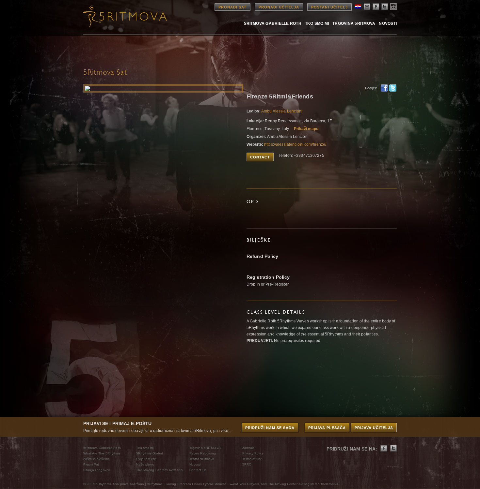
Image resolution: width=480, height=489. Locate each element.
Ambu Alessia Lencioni (282, 111)
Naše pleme (145, 464)
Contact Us (197, 470)
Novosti (388, 23)
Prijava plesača (327, 428)
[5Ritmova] (119, 16)
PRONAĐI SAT (232, 7)
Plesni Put (91, 464)
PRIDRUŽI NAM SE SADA (270, 428)
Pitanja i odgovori (96, 470)
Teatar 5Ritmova (202, 459)
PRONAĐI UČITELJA (279, 7)
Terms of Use (252, 459)
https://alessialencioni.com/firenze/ (295, 144)
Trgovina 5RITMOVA (353, 23)
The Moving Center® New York (159, 470)
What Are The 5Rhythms (102, 453)
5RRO (246, 464)
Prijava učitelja (374, 428)
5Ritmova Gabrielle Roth (272, 23)
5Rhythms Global (149, 453)
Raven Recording (202, 453)
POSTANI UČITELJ (329, 7)
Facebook (384, 88)
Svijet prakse (146, 459)
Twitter (393, 88)
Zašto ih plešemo (96, 459)
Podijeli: (371, 88)
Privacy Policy (253, 453)
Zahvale (248, 448)
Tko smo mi (317, 23)
